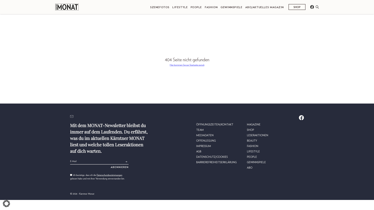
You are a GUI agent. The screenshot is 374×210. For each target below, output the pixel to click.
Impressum (203, 146)
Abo (249, 168)
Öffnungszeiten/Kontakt (214, 124)
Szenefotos (159, 7)
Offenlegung (206, 141)
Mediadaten (205, 135)
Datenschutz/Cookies (212, 157)
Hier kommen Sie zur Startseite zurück (187, 65)
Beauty (252, 141)
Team (200, 130)
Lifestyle (180, 7)
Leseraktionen (257, 135)
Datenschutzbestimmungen (109, 175)
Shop (297, 7)
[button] (6, 203)
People (196, 7)
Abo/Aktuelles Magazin (264, 7)
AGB (198, 151)
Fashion (211, 7)
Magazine (253, 124)
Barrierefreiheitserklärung (216, 162)
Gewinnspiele (231, 7)
